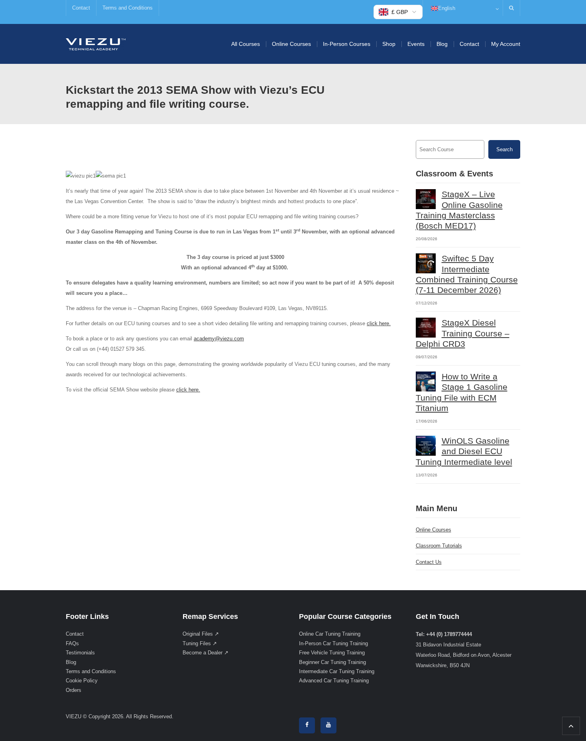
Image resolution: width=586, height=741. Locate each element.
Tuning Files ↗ (200, 643)
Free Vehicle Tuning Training (332, 653)
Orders (73, 690)
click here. (379, 323)
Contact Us (429, 562)
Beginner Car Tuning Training (332, 662)
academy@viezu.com (219, 339)
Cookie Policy (82, 681)
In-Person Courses (346, 44)
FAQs (72, 643)
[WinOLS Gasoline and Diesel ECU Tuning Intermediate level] (426, 446)
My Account (505, 44)
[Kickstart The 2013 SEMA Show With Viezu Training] (96, 44)
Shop (388, 44)
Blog (442, 44)
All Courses (245, 44)
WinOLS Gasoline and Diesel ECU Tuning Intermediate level (464, 451)
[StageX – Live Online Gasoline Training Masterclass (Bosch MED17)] (426, 199)
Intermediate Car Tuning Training (336, 671)
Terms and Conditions (127, 8)
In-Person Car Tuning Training (333, 643)
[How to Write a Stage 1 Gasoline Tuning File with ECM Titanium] (426, 381)
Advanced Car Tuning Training (334, 681)
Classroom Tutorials (439, 546)
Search (504, 149)
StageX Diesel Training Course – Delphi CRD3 (462, 333)
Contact (81, 8)
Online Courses (291, 44)
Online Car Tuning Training (329, 634)
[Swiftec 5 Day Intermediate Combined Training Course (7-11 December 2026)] (426, 263)
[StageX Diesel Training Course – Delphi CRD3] (426, 328)
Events (416, 44)
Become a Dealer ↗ (205, 653)
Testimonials (80, 653)
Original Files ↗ (201, 634)
